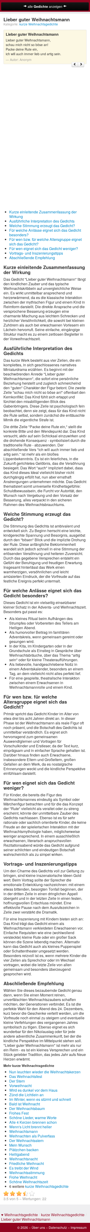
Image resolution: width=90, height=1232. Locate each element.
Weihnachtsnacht (23, 1158)
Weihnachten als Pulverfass (32, 1136)
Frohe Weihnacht (23, 1177)
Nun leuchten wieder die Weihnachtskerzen (45, 1071)
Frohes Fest (19, 1113)
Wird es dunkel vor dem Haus (33, 1090)
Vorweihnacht (20, 1085)
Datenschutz (58, 1227)
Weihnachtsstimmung (27, 1172)
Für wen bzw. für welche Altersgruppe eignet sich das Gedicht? (45, 242)
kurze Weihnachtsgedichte (38, 24)
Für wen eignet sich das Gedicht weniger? (43, 248)
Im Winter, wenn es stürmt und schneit (40, 1099)
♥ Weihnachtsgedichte (19, 1214)
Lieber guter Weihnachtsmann (25, 1219)
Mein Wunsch (20, 1145)
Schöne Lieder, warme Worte (33, 1117)
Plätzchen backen (24, 1149)
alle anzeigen (45, 6)
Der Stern (17, 1081)
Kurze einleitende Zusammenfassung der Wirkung (43, 214)
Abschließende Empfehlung (32, 257)
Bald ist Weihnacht (24, 1104)
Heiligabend (19, 1154)
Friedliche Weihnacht (26, 1163)
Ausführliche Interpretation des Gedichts (42, 221)
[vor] (81, 64)
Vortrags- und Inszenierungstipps (36, 253)
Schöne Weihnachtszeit (28, 1181)
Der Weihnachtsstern (26, 1140)
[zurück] (75, 64)
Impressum (79, 1227)
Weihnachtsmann (23, 1131)
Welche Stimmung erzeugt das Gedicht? (42, 225)
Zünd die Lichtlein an (26, 1094)
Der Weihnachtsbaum (27, 1108)
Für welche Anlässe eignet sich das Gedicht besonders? (45, 232)
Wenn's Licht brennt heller (30, 1126)
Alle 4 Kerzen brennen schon (33, 1122)
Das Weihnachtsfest (25, 1076)
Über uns (38, 1227)
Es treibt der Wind (23, 1168)
